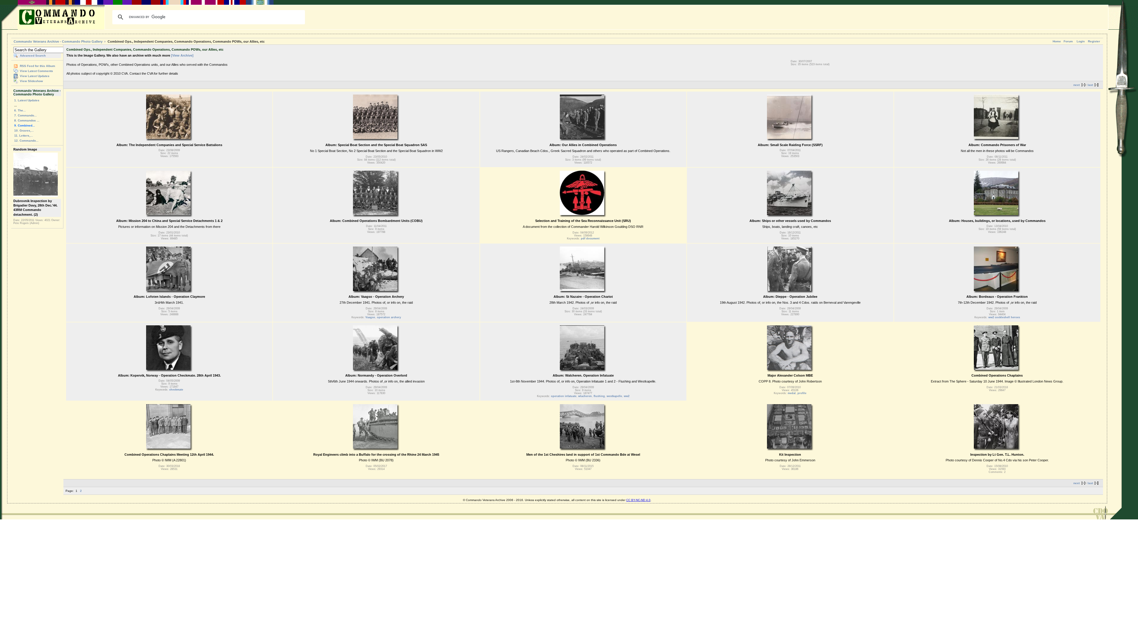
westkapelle (614, 396)
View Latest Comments (36, 71)
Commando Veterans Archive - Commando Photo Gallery (58, 41)
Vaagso (370, 317)
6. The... (20, 110)
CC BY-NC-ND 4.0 (638, 500)
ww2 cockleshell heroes (1004, 317)
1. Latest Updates (26, 100)
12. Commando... (26, 140)
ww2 (626, 396)
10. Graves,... (24, 130)
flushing (599, 396)
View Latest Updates (34, 76)
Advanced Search (33, 55)
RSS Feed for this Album (37, 66)
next (1076, 85)
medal (792, 393)
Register (1094, 41)
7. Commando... (25, 115)
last (1090, 85)
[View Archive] (182, 55)
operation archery (389, 317)
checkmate (176, 389)
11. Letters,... (23, 135)
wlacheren (585, 396)
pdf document (590, 238)
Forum (1068, 41)
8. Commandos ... (26, 120)
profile (801, 393)
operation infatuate (563, 396)
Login (1081, 41)
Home (1057, 41)
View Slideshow (31, 81)
